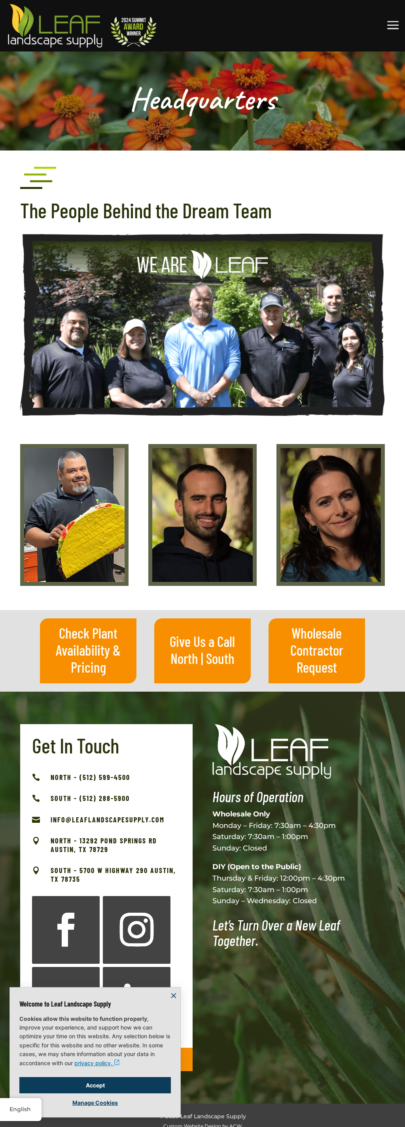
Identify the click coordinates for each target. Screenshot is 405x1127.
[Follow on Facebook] (66, 930)
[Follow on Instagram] (136, 930)
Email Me (74, 551)
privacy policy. (94, 1063)
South (220, 658)
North (184, 658)
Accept (95, 1085)
